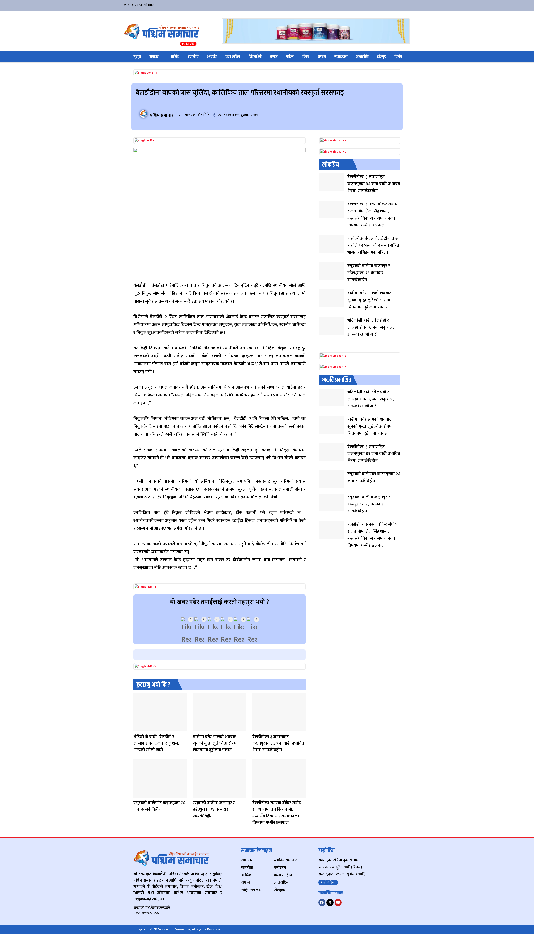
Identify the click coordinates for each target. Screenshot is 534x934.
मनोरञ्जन (341, 57)
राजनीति (193, 57)
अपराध (322, 57)
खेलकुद (381, 57)
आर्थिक (175, 57)
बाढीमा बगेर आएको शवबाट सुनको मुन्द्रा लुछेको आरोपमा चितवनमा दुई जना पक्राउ (215, 743)
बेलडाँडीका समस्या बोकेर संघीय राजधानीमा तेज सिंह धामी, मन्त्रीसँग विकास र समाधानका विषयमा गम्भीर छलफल (276, 812)
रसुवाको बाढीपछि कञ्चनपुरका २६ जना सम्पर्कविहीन (159, 806)
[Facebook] (321, 902)
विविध (398, 57)
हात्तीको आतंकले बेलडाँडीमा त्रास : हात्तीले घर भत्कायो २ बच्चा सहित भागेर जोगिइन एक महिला (373, 245)
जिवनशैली (255, 57)
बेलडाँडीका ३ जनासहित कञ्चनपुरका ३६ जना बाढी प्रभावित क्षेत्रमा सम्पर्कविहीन (278, 743)
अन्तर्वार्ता (212, 57)
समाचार (154, 57)
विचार (305, 57)
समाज (274, 57)
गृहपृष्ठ (137, 57)
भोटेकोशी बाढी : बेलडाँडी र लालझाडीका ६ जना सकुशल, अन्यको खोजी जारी (156, 743)
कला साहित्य (233, 57)
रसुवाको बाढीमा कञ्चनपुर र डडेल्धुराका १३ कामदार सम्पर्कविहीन (214, 809)
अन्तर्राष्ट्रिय (362, 57)
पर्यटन (290, 57)
